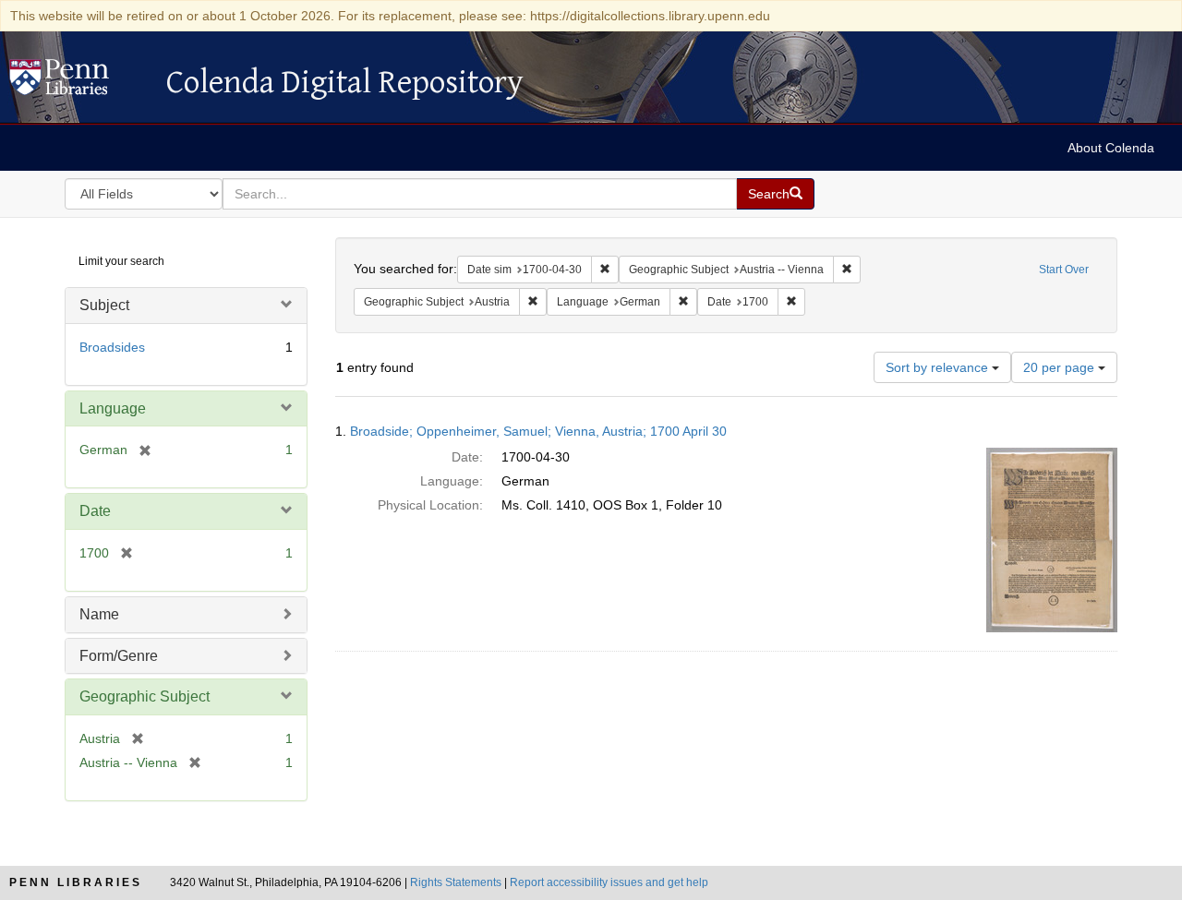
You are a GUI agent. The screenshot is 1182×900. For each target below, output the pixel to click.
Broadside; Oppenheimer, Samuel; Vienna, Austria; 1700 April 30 (538, 431)
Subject (104, 305)
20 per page (1060, 367)
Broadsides (112, 347)
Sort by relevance (939, 367)
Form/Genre (118, 656)
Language (112, 408)
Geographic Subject (144, 696)
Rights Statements (455, 882)
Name (99, 614)
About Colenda (1110, 147)
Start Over (1064, 269)
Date (95, 511)
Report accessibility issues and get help (609, 882)
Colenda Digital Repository (78, 82)
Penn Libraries (75, 882)
